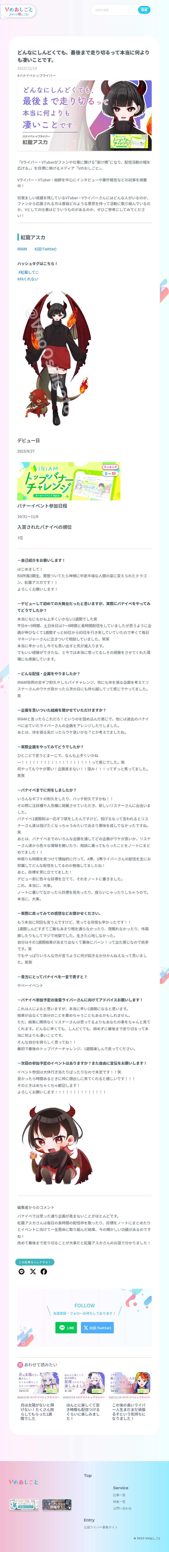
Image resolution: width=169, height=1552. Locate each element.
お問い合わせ (122, 1508)
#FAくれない (27, 279)
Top (88, 1475)
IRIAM (22, 248)
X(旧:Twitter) (45, 248)
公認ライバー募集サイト (101, 1527)
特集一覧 (119, 1501)
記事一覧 (119, 1495)
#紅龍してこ (28, 272)
